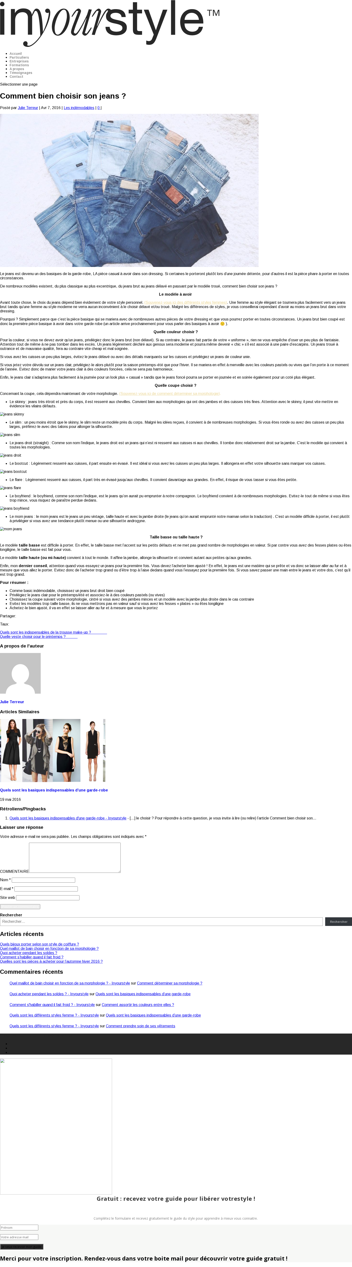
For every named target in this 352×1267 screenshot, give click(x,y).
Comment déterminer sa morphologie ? (169, 983)
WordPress (66, 1036)
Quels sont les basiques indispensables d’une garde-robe (54, 790)
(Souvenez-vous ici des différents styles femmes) (185, 302)
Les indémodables (79, 108)
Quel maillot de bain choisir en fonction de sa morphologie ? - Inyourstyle (70, 983)
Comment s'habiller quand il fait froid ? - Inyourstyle (52, 1005)
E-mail (6, 889)
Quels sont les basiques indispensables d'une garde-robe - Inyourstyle (68, 818)
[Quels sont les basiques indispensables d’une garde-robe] (52, 781)
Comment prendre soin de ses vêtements (140, 1026)
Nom (5, 880)
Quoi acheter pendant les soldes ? (28, 953)
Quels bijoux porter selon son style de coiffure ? (39, 944)
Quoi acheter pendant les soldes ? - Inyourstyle (49, 994)
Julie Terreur (28, 108)
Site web (7, 898)
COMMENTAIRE (14, 871)
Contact (16, 76)
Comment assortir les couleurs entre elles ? (138, 1005)
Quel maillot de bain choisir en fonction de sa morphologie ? (49, 948)
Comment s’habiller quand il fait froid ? (31, 957)
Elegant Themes (27, 1036)
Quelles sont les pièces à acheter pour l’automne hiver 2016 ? (51, 961)
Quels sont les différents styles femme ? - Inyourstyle (54, 1015)
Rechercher (11, 915)
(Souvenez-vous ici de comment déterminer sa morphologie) (169, 394)
